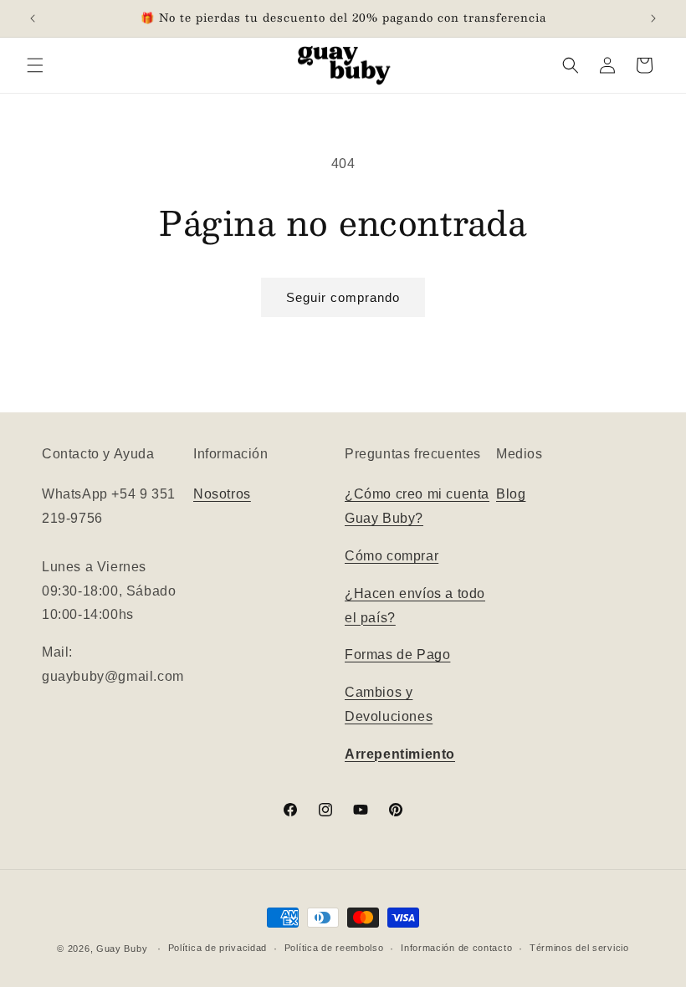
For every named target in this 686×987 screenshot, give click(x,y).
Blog (510, 494)
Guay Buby (121, 949)
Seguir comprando (343, 297)
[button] (35, 65)
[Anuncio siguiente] (653, 18)
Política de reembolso (334, 948)
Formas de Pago (397, 654)
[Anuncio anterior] (32, 18)
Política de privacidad (217, 948)
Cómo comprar (391, 556)
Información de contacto (456, 948)
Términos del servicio (579, 948)
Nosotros (222, 494)
